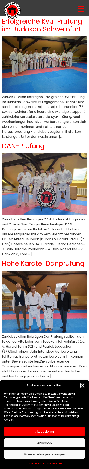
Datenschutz (37, 463)
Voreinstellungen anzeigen (44, 454)
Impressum (54, 463)
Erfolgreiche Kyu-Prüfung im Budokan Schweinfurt (42, 25)
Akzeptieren (44, 431)
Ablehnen (44, 443)
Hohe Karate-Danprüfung (43, 263)
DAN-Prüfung (23, 146)
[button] (83, 385)
